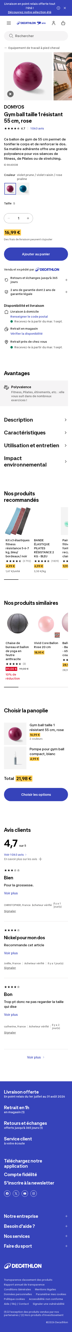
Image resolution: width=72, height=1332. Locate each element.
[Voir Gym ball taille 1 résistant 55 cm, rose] (15, 734)
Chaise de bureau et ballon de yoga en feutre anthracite (17, 651)
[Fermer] (65, 8)
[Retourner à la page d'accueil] (31, 23)
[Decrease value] (9, 218)
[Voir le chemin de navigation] (5, 47)
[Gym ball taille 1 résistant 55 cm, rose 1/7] (28, 76)
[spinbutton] (18, 218)
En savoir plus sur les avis (20, 859)
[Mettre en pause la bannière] (58, 8)
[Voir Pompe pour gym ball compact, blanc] (15, 758)
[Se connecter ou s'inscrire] (53, 23)
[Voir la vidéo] (10, 94)
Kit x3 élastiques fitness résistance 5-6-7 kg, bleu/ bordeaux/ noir (18, 548)
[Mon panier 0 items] (63, 23)
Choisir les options (36, 795)
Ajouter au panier (36, 254)
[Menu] (9, 23)
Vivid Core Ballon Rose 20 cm (46, 645)
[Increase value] (28, 218)
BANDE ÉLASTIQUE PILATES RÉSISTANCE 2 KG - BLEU (44, 548)
